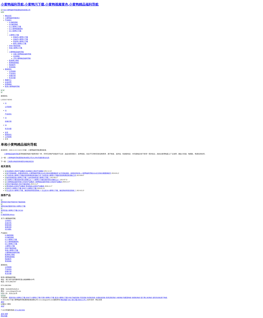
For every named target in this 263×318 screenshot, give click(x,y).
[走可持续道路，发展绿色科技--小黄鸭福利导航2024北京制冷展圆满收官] (32, 173)
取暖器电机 (127, 297)
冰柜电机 (119, 297)
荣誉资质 (8, 225)
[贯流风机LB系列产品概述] (15, 186)
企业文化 (8, 223)
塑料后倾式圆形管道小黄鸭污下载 (13, 206)
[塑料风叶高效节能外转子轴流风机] (1, 200)
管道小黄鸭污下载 (15, 48)
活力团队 (8, 229)
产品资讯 (12, 73)
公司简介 (8, 220)
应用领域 (8, 84)
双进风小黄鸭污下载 (20, 41)
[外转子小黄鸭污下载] (13, 188)
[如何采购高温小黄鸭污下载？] (16, 177)
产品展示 (8, 20)
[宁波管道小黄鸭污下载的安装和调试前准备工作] (23, 175)
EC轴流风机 (13, 22)
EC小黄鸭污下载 (15, 26)
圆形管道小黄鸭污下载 (17, 297)
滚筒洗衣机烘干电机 (159, 297)
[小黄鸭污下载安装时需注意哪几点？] (19, 180)
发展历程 (8, 227)
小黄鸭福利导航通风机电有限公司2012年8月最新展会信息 (28, 158)
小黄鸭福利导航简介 (12, 18)
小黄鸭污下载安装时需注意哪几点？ (46, 180)
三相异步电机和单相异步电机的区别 (20, 161)
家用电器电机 (14, 63)
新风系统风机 (111, 297)
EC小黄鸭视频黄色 (16, 29)
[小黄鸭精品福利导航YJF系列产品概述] (19, 182)
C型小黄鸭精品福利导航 (22, 58)
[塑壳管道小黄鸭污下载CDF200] (1, 208)
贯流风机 (12, 67)
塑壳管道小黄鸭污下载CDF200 (12, 210)
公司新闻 (12, 71)
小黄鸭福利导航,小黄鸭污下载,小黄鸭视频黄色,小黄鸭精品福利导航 (50, 4)
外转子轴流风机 (15, 46)
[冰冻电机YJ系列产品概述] (15, 171)
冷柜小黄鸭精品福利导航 (22, 54)
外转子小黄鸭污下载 (29, 188)
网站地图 (63, 300)
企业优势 (8, 82)
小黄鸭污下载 (14, 35)
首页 (6, 132)
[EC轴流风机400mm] (1, 213)
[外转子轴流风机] (11, 184)
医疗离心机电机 (146, 297)
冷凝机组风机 (101, 297)
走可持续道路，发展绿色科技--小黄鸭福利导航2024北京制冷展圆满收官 (85, 173)
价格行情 (12, 75)
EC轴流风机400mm (7, 214)
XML (69, 300)
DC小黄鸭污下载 (15, 31)
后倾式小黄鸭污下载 (20, 39)
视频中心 (8, 80)
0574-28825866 (19, 310)
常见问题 (12, 78)
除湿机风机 (91, 297)
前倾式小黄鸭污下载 (20, 37)
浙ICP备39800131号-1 (79, 300)
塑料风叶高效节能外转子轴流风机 (13, 202)
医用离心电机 (14, 60)
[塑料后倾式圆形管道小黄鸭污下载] (1, 204)
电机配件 (12, 65)
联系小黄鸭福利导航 (12, 86)
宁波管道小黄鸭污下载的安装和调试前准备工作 (59, 175)
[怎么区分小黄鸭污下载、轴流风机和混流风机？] (23, 190)
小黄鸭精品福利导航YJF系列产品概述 (48, 182)
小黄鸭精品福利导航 (16, 52)
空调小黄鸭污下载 (47, 297)
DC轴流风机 (13, 24)
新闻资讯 (8, 69)
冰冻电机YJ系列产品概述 (34, 171)
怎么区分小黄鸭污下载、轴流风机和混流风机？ (59, 190)
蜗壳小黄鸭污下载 (19, 43)
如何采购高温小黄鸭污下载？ (39, 177)
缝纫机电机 (136, 297)
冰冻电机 (16, 56)
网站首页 (8, 16)
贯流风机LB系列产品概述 (35, 186)
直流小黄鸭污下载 (61, 297)
